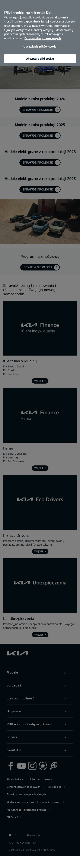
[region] (40, 33)
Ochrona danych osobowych (43, 38)
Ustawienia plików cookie (39, 46)
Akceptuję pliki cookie (40, 58)
